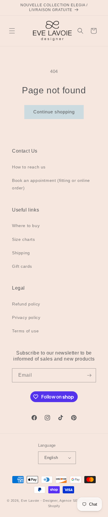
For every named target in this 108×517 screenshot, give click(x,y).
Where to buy (26, 225)
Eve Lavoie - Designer (39, 500)
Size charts (23, 239)
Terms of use (25, 331)
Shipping (21, 252)
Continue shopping (54, 111)
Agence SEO (69, 500)
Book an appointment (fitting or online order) (51, 184)
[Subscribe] (89, 375)
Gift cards (22, 266)
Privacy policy (26, 317)
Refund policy (26, 304)
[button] (12, 30)
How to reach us (29, 167)
